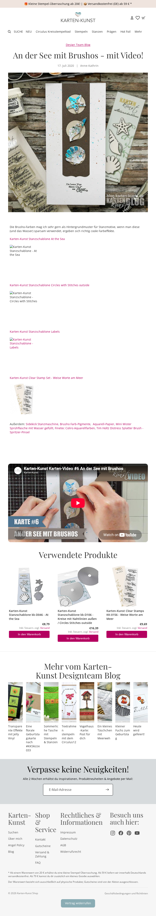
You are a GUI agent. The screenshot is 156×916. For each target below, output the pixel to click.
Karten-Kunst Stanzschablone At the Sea (37, 239)
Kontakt (40, 839)
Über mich (15, 839)
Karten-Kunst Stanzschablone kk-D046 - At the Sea (29, 615)
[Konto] (132, 17)
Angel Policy (16, 845)
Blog (11, 852)
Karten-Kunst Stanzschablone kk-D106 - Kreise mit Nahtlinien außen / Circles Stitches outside (77, 617)
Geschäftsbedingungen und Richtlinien (126, 893)
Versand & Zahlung (42, 854)
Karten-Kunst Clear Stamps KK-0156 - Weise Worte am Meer (125, 615)
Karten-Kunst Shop (27, 893)
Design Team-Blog (78, 45)
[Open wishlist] (137, 18)
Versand (45, 627)
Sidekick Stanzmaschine (42, 424)
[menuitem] (138, 31)
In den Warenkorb (29, 634)
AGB (63, 845)
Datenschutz (68, 839)
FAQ (38, 862)
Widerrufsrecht (70, 852)
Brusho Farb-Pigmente (75, 424)
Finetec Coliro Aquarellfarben (75, 428)
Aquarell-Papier (103, 424)
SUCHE (18, 31)
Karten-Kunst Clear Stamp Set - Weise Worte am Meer (46, 378)
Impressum (68, 832)
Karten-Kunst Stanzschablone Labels (35, 331)
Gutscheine (43, 846)
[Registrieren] (107, 789)
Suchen (13, 832)
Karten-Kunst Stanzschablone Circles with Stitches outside (49, 285)
